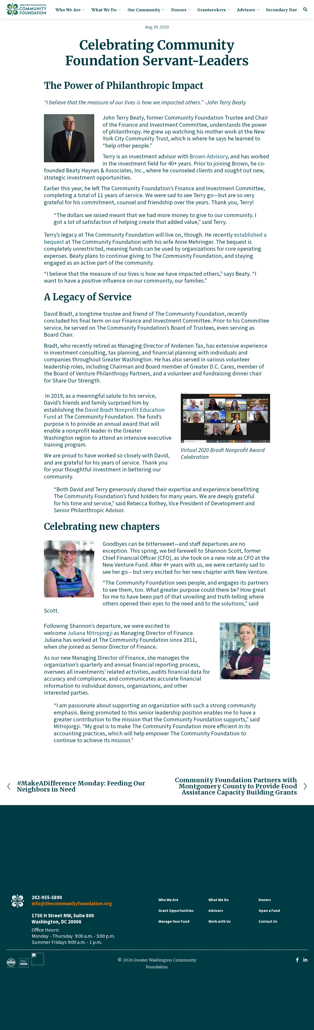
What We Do (104, 10)
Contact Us (268, 921)
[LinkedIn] (305, 959)
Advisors (246, 10)
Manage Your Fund (173, 921)
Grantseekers (211, 10)
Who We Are (68, 10)
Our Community (144, 10)
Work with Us (220, 921)
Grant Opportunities (176, 910)
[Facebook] (297, 959)
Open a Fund (269, 910)
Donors (178, 10)
